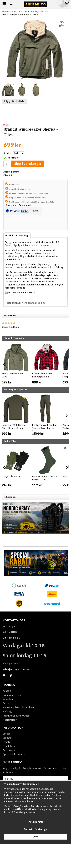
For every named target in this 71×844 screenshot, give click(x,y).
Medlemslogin (10, 720)
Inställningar (35, 822)
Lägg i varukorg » (27, 164)
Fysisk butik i (29, 202)
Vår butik (7, 738)
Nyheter (7, 742)
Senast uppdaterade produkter (19, 708)
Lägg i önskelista (14, 101)
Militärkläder (20, 11)
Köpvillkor (8, 699)
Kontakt (7, 691)
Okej (35, 837)
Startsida (7, 11)
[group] (16, 364)
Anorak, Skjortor (38, 11)
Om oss (7, 703)
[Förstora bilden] (35, 50)
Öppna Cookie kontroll (14, 755)
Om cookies (9, 750)
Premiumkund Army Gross (16, 716)
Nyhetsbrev (9, 746)
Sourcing (7, 712)
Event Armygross (12, 695)
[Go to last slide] (4, 364)
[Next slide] (66, 364)
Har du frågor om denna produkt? (26, 303)
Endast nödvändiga (35, 829)
